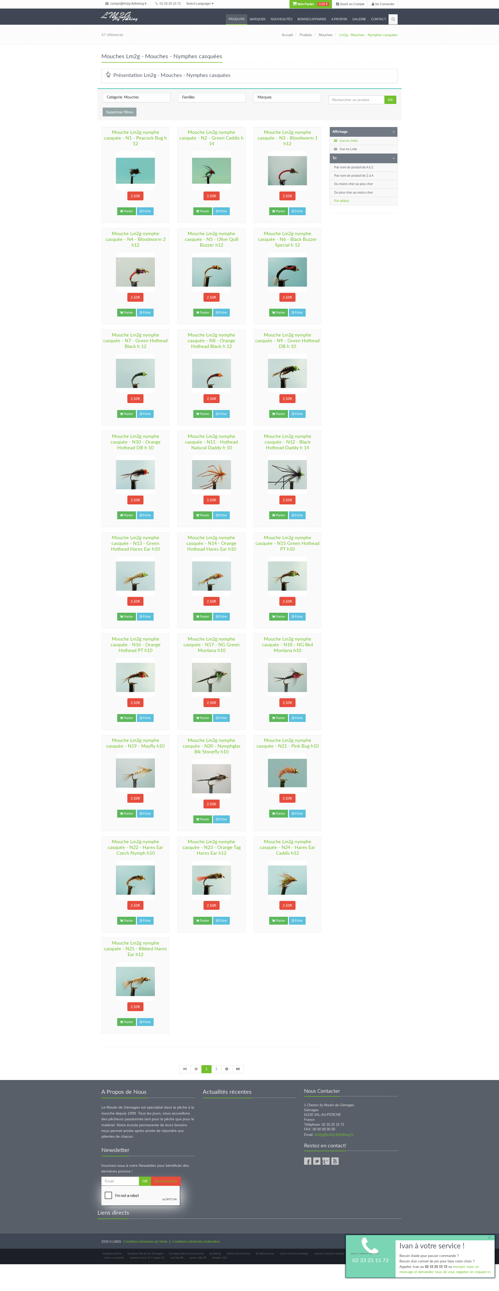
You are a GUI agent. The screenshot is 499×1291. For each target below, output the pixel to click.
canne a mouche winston (329, 1253)
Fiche (146, 211)
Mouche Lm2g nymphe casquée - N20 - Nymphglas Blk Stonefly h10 (211, 746)
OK (390, 100)
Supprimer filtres (119, 112)
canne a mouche (114, 1257)
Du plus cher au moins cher (353, 192)
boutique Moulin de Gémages (145, 1253)
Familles (188, 97)
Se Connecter (384, 4)
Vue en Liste (348, 149)
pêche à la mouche (238, 1253)
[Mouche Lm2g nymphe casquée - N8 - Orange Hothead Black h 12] (211, 373)
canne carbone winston (364, 1253)
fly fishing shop (265, 1253)
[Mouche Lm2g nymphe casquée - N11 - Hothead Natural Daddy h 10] (211, 474)
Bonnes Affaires (312, 19)
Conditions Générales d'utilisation (196, 1241)
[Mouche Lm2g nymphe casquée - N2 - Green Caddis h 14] (211, 170)
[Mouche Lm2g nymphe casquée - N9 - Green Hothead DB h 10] (287, 373)
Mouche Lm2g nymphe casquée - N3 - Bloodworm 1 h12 (288, 138)
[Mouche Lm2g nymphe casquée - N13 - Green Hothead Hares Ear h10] (135, 576)
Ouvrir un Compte (352, 4)
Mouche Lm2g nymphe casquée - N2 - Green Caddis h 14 (211, 138)
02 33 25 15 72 (170, 3)
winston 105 (219, 1257)
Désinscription (166, 1181)
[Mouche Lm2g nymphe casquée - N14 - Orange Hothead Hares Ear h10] (211, 576)
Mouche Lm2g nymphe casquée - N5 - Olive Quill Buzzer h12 (211, 240)
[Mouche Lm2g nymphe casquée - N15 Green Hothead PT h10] (287, 576)
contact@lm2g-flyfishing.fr (128, 3)
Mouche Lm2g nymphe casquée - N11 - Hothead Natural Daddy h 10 (211, 442)
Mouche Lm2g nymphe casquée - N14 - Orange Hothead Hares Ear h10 (211, 544)
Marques (258, 19)
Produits (236, 19)
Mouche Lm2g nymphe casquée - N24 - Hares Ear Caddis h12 (287, 848)
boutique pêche (112, 1253)
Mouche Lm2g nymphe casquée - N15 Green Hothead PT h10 (287, 544)
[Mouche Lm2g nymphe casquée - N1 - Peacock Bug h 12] (135, 170)
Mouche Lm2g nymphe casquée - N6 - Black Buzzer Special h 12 (287, 240)
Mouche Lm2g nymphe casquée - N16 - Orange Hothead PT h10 (135, 645)
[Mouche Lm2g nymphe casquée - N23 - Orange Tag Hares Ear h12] (211, 880)
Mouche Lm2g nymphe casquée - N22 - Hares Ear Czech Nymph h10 (135, 848)
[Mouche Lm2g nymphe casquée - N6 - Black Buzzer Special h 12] (287, 272)
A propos (339, 19)
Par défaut (341, 201)
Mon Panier (312, 4)
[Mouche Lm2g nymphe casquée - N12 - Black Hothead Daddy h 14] (287, 474)
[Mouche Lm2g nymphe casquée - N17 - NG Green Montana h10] (211, 677)
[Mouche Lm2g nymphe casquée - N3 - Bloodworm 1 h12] (287, 170)
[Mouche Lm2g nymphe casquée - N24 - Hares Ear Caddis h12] (287, 880)
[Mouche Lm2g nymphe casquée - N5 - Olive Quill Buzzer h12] (211, 272)
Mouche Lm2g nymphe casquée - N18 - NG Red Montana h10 (287, 645)
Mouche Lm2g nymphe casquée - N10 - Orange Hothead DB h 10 (135, 442)
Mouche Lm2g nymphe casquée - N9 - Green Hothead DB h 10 (287, 341)
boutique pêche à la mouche (186, 1253)
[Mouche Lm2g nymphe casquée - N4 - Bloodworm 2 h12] (135, 272)
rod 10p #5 (176, 1257)
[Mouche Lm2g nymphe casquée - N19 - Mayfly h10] (135, 773)
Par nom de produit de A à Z (353, 167)
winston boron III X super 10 (147, 1257)
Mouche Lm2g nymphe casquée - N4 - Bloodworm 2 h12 (136, 240)
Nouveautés (281, 19)
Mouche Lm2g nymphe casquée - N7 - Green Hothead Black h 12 (135, 341)
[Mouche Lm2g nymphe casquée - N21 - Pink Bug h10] (287, 773)
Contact (378, 19)
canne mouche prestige (294, 1253)
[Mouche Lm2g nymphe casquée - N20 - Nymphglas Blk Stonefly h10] (211, 778)
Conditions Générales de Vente (145, 1241)
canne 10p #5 (197, 1257)
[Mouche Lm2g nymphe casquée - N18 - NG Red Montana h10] (287, 677)
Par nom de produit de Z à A (353, 175)
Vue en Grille (348, 141)
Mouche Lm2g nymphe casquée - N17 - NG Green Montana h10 (211, 645)
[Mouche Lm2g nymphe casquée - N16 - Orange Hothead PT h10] (135, 677)
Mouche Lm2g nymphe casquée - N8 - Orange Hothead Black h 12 (211, 341)
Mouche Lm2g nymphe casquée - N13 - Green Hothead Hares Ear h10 (135, 544)
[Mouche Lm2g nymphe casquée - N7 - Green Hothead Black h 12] (135, 373)
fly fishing (215, 1253)
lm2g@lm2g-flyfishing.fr (334, 1134)
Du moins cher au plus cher (353, 184)
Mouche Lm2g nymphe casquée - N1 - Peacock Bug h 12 (135, 138)
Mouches (326, 35)
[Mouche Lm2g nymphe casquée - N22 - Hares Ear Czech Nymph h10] (135, 880)
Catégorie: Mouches (123, 97)
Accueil (287, 35)
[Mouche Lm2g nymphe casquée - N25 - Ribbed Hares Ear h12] (135, 981)
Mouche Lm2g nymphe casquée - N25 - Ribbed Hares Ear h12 (135, 949)
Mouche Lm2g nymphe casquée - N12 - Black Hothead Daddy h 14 (287, 442)
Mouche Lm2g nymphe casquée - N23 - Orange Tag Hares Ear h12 (211, 848)
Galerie (359, 19)
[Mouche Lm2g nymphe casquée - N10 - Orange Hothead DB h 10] (135, 474)
